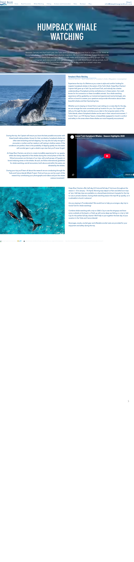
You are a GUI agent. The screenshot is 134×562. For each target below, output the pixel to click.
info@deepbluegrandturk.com (118, 4)
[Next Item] (128, 401)
